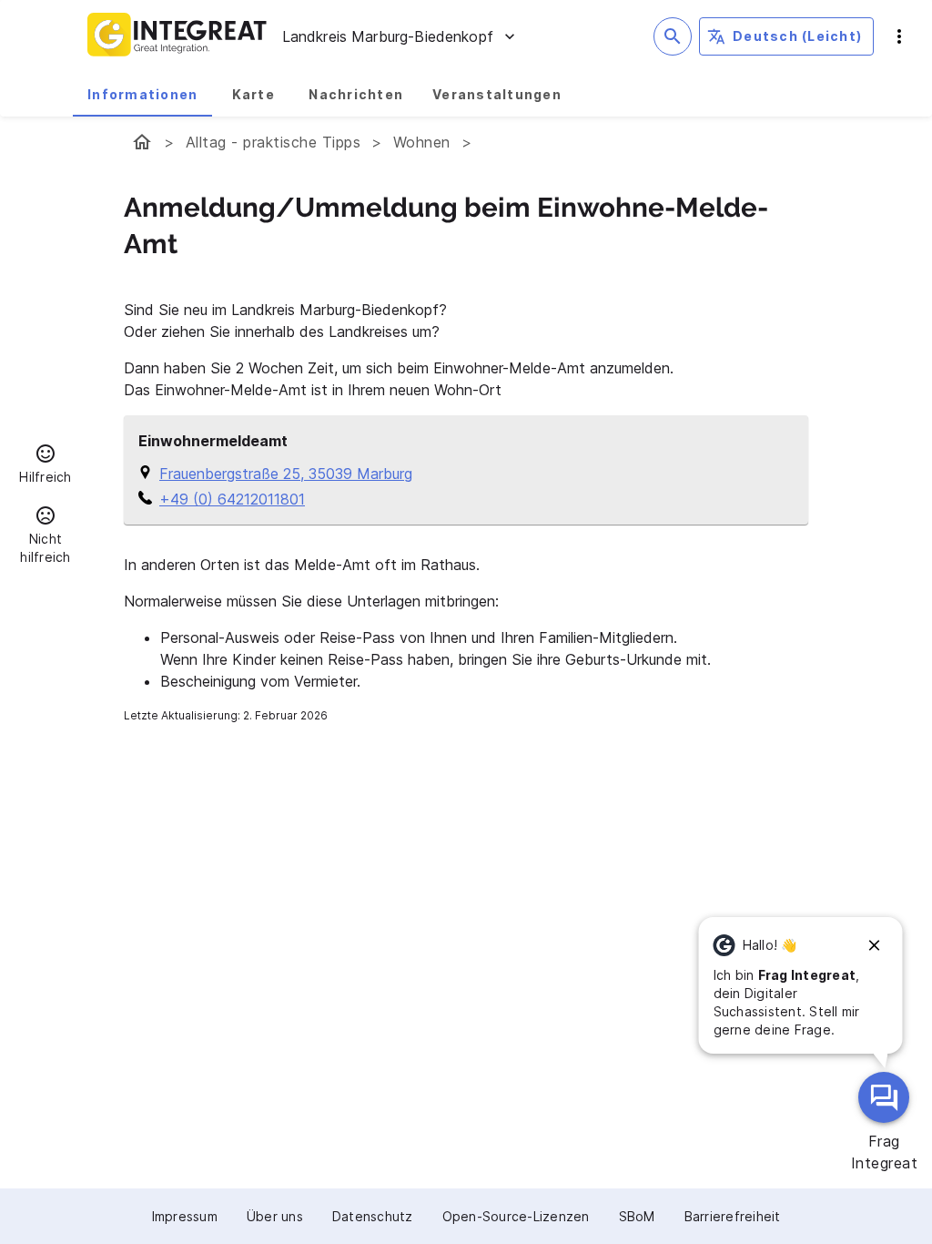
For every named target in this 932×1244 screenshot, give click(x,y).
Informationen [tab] (142, 94)
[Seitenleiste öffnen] (899, 36)
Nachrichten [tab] (356, 94)
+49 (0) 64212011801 (232, 499)
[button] (45, 466)
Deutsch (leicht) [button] (797, 36)
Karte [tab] (253, 94)
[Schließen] (874, 945)
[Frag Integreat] (883, 1097)
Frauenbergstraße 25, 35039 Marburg (285, 473)
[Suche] (672, 36)
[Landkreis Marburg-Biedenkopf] (142, 142)
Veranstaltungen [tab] (497, 94)
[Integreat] (177, 36)
